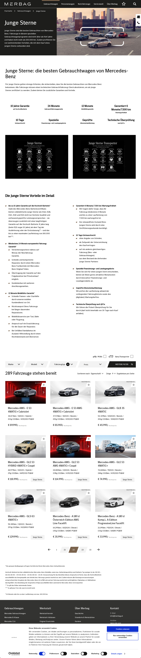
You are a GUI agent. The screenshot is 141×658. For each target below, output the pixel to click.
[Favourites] (123, 4)
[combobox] (13, 364)
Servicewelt (98, 4)
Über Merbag (112, 4)
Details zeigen (116, 654)
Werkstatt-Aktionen (47, 617)
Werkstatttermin (46, 613)
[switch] (64, 653)
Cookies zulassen (122, 629)
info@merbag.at (116, 616)
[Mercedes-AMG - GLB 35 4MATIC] (115, 406)
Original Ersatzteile (47, 621)
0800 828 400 (115, 623)
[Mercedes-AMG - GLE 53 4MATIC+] (115, 460)
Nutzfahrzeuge (84, 4)
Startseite (8, 11)
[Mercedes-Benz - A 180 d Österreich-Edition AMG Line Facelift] (70, 515)
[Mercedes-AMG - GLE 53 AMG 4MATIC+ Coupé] (70, 460)
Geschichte (79, 613)
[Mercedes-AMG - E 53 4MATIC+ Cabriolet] (25, 406)
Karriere (78, 621)
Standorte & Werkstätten (85, 617)
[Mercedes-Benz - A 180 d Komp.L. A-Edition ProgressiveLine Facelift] (115, 515)
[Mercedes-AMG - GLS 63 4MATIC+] (25, 515)
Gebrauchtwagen (51, 4)
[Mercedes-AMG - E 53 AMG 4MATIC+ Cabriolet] (70, 406)
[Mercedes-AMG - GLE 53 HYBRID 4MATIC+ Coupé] (25, 460)
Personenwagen (67, 4)
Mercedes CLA (9, 621)
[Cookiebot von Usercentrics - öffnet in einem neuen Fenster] (14, 653)
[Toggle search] (134, 4)
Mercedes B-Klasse (11, 617)
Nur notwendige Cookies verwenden (122, 636)
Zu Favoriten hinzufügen (44, 385)
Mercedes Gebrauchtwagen (15, 613)
